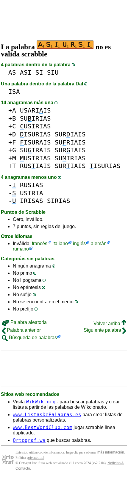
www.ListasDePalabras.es (47, 414)
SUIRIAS (35, 118)
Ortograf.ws (29, 440)
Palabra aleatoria (28, 322)
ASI (26, 72)
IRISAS (31, 201)
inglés (79, 243)
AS (12, 72)
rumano (21, 248)
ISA (14, 91)
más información (110, 452)
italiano (60, 243)
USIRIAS (35, 126)
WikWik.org (41, 402)
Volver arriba (107, 323)
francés (39, 243)
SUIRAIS (35, 150)
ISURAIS (35, 142)
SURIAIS (70, 134)
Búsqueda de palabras (32, 337)
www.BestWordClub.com (42, 427)
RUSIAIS (35, 166)
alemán (99, 243)
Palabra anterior (23, 330)
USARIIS (35, 110)
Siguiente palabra (103, 330)
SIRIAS (58, 201)
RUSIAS (31, 185)
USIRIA (31, 193)
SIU (53, 72)
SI (39, 72)
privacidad (35, 458)
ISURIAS (35, 134)
